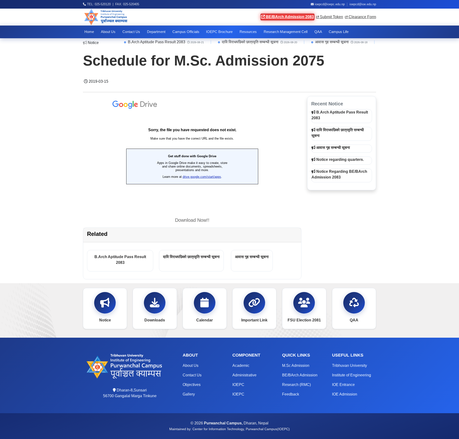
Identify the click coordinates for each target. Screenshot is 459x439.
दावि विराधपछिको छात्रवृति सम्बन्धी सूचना (235, 42)
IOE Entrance (343, 385)
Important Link (254, 320)
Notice (105, 320)
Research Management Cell (285, 32)
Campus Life (339, 32)
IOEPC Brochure (219, 32)
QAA (318, 32)
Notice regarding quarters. (339, 159)
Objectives (192, 385)
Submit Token (331, 17)
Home (89, 32)
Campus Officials (185, 32)
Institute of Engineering (351, 375)
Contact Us (131, 32)
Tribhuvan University (349, 365)
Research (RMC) (296, 385)
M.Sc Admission (295, 365)
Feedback (290, 394)
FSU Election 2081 (304, 320)
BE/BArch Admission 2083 (289, 17)
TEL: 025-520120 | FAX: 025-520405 (112, 4)
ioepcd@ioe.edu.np (363, 4)
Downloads (154, 320)
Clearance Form (362, 17)
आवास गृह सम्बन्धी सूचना (317, 42)
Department (156, 32)
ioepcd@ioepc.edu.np (330, 4)
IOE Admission (344, 394)
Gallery (189, 394)
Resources (248, 32)
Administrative (244, 375)
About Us (108, 32)
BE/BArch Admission (299, 375)
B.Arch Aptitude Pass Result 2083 (142, 42)
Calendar (204, 320)
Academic (240, 365)
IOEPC (238, 385)
